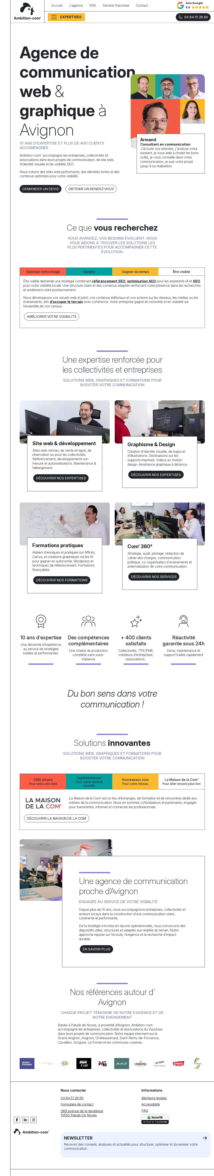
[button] (193, 5)
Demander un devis (40, 189)
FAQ (144, 1110)
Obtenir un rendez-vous (91, 189)
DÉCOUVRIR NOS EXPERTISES (61, 478)
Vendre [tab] (89, 272)
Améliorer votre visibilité (51, 316)
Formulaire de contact (77, 1104)
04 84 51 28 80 (196, 17)
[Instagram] (34, 1120)
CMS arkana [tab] (43, 781)
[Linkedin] (25, 1120)
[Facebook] (17, 1120)
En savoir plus (96, 949)
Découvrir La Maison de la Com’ (57, 818)
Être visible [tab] (181, 272)
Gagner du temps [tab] (135, 272)
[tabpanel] (112, 300)
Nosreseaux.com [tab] (135, 781)
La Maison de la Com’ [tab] (181, 781)
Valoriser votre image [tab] (43, 272)
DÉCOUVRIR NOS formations (62, 580)
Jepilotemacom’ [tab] (89, 781)
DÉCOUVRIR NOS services (154, 577)
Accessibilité (150, 1104)
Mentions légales (154, 1098)
